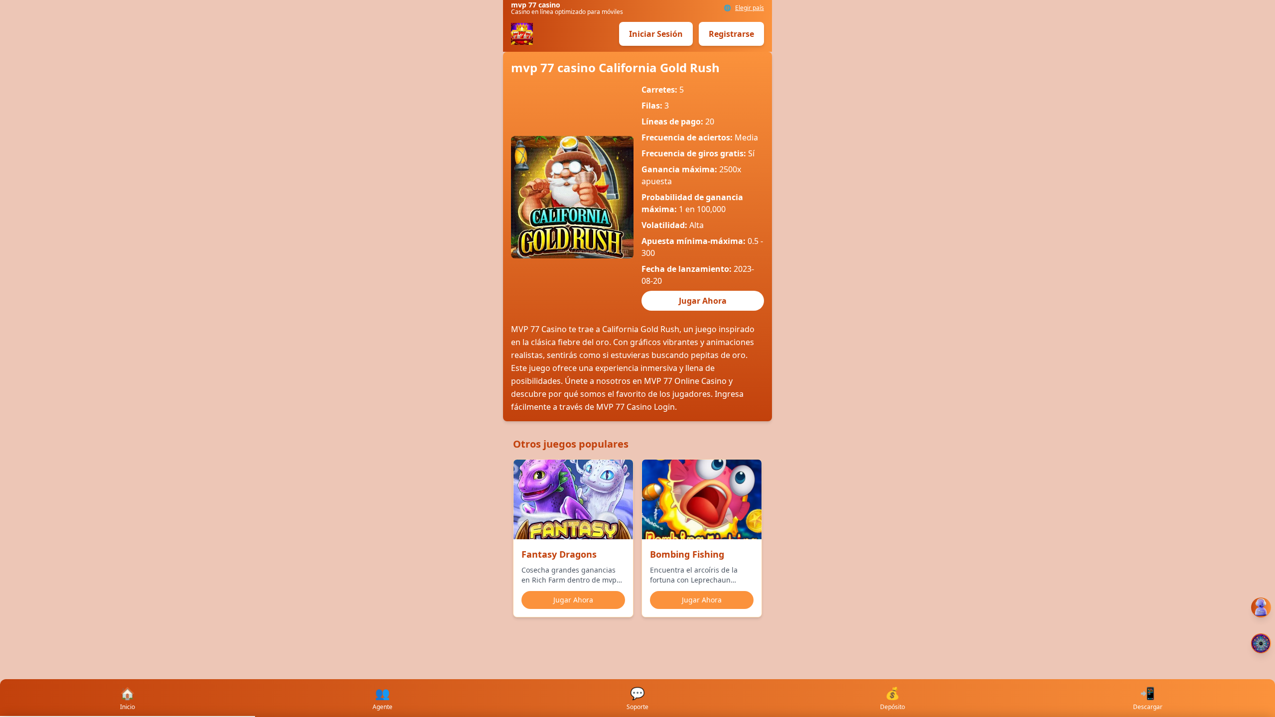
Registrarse (731, 33)
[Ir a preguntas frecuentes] (1261, 607)
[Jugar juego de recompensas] (1261, 643)
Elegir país (749, 8)
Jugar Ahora (703, 300)
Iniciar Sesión (656, 33)
